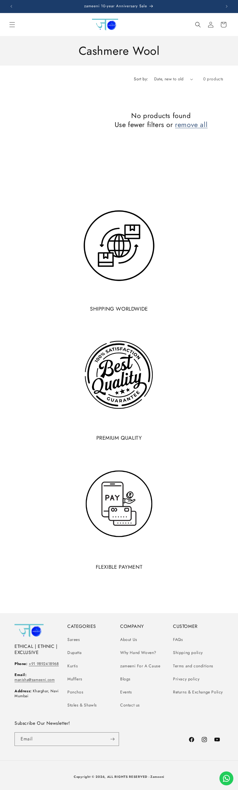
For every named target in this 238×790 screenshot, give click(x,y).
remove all (191, 124)
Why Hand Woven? (138, 652)
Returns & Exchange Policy (198, 692)
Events (126, 692)
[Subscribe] (112, 739)
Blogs (125, 679)
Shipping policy (188, 652)
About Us (128, 639)
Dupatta (74, 652)
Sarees (73, 639)
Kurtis (72, 666)
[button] (12, 24)
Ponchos (75, 692)
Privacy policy (186, 679)
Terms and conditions (193, 666)
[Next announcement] (226, 6)
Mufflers (74, 679)
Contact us (130, 705)
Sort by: (141, 79)
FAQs (178, 639)
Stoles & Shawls (82, 705)
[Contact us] (226, 778)
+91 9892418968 (44, 663)
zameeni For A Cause (140, 666)
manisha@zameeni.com (35, 679)
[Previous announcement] (11, 6)
